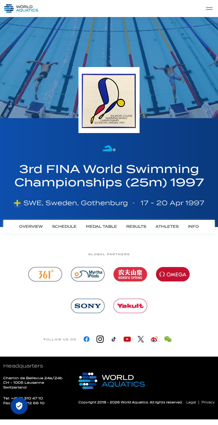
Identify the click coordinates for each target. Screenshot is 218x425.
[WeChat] (168, 339)
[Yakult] (130, 305)
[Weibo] (154, 339)
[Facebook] (86, 339)
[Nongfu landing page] (130, 274)
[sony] (87, 305)
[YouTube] (127, 339)
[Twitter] (141, 339)
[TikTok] (113, 339)
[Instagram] (100, 339)
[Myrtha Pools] (87, 274)
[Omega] (172, 274)
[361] (45, 274)
